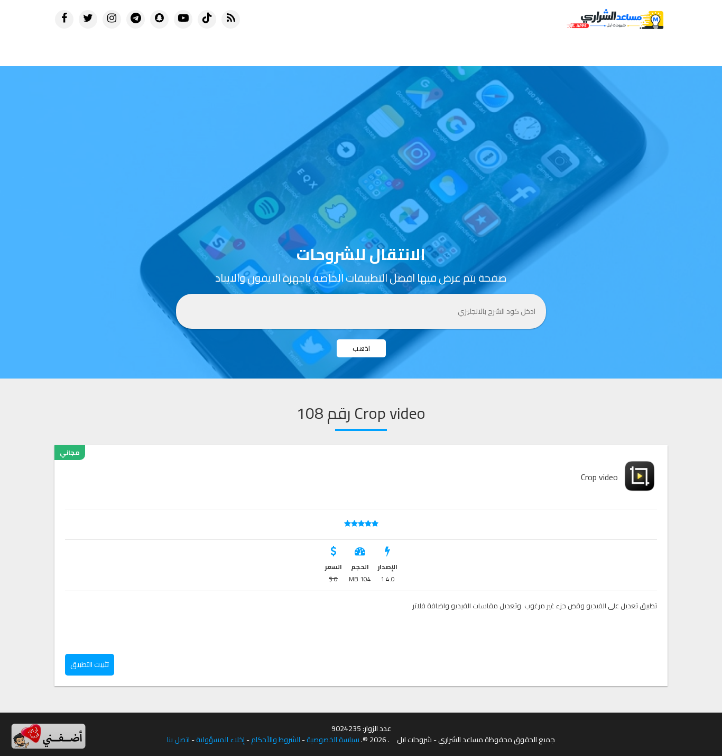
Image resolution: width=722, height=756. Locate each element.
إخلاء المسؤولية (220, 739)
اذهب (361, 348)
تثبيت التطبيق (89, 664)
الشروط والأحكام (275, 739)
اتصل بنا (178, 739)
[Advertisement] (361, 145)
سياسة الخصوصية (333, 739)
